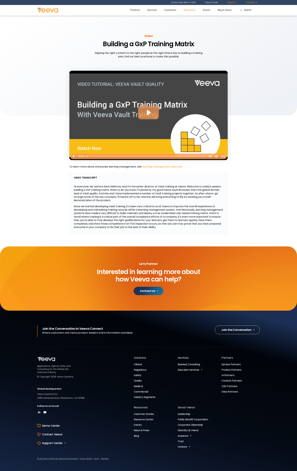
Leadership (184, 414)
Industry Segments (144, 397)
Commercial (141, 391)
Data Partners (230, 391)
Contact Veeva (52, 434)
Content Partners (232, 380)
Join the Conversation (236, 330)
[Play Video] (73, 156)
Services (152, 10)
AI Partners (228, 375)
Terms (96, 458)
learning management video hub (162, 166)
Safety (137, 375)
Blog (136, 436)
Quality (138, 380)
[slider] (146, 156)
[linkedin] (39, 413)
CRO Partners (229, 386)
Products (135, 10)
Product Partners (231, 370)
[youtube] (45, 413)
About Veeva (224, 10)
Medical (138, 386)
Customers (170, 10)
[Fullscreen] (223, 156)
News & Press (141, 430)
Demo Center (51, 426)
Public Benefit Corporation (193, 419)
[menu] (232, 2)
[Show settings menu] (216, 156)
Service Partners (231, 364)
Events (206, 10)
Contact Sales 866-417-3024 (183, 2)
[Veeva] (47, 10)
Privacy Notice (86, 458)
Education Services (188, 370)
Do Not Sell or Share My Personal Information (57, 458)
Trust (181, 441)
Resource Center (143, 419)
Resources (189, 10)
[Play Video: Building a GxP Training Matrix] (148, 112)
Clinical (138, 364)
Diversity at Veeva (188, 430)
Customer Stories (144, 414)
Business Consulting (189, 364)
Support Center (211, 2)
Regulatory (140, 370)
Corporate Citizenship (190, 425)
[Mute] (210, 156)
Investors (183, 436)
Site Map (105, 458)
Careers (182, 447)
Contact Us (147, 291)
